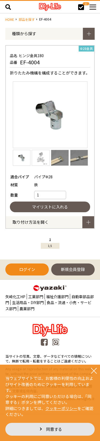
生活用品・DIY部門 (28, 302)
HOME (9, 19)
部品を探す (27, 19)
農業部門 (26, 308)
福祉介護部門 (57, 296)
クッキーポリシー (61, 408)
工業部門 (35, 296)
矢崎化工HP (15, 296)
